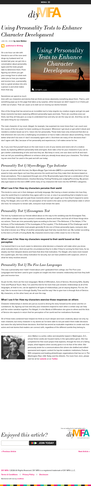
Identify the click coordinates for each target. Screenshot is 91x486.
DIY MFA (5, 470)
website (43, 359)
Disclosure (43, 474)
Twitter (55, 359)
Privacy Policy (28, 474)
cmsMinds (20, 479)
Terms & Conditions (9, 474)
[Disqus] (45, 393)
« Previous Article (8, 451)
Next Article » (84, 451)
